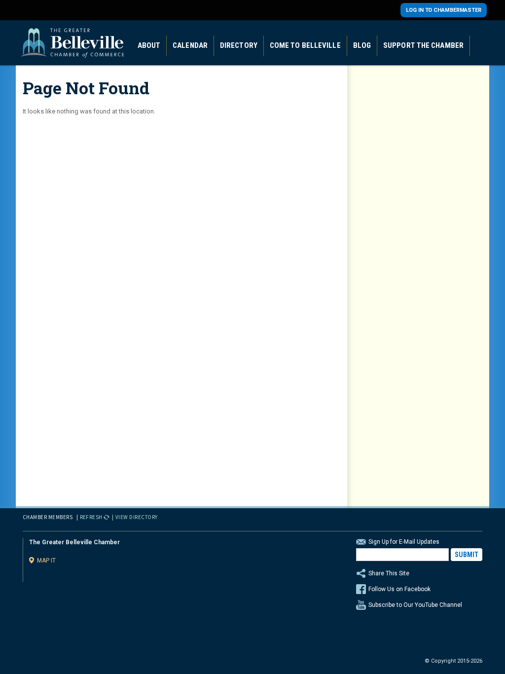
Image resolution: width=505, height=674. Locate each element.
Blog (362, 45)
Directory (238, 45)
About (149, 45)
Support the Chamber (423, 45)
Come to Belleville (305, 45)
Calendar (190, 45)
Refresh (91, 517)
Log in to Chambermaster (443, 10)
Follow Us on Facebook (399, 589)
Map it (46, 560)
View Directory (136, 517)
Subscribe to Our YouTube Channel (415, 604)
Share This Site (388, 573)
